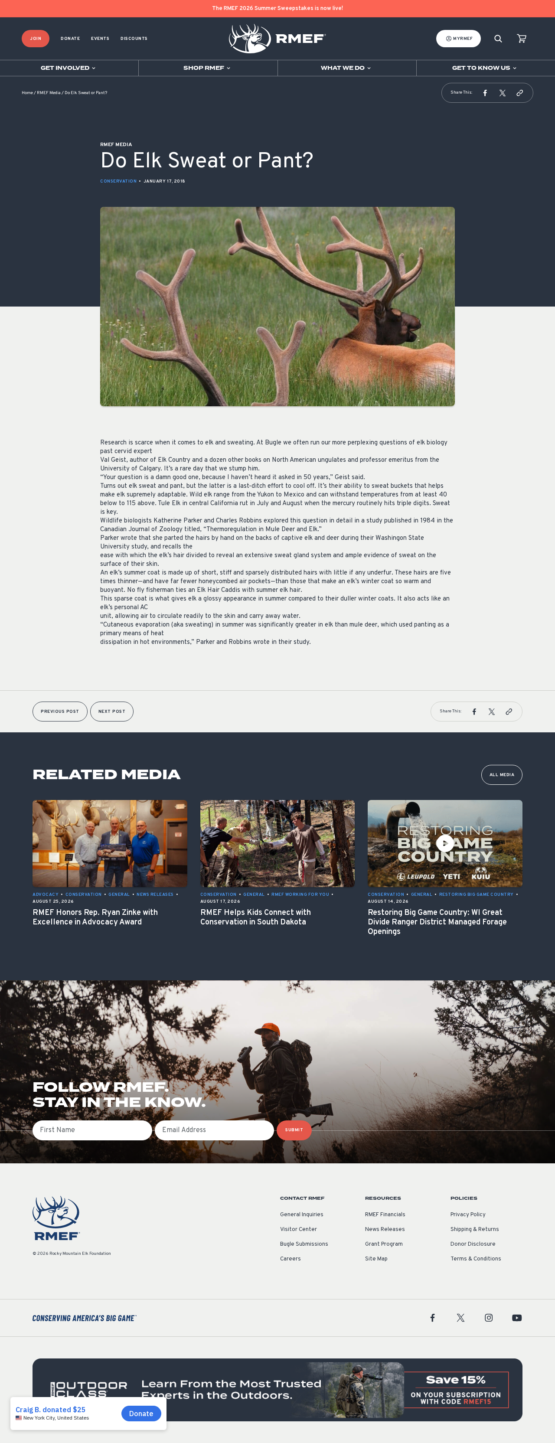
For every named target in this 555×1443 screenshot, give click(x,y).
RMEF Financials (385, 1214)
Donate (70, 39)
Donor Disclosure (473, 1244)
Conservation (118, 181)
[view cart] (522, 39)
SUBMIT (294, 1130)
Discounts (134, 39)
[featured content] (277, 1389)
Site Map (376, 1259)
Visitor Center (298, 1229)
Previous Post (60, 712)
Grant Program (384, 1244)
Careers (290, 1259)
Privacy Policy (468, 1214)
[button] (485, 93)
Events (100, 39)
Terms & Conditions (476, 1259)
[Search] (498, 39)
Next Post (112, 712)
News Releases (385, 1229)
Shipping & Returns (475, 1229)
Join (35, 39)
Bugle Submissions (304, 1244)
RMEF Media (49, 93)
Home (27, 93)
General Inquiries (301, 1214)
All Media (502, 775)
